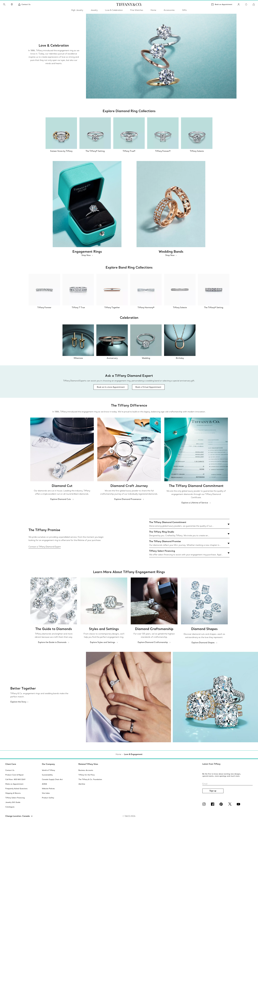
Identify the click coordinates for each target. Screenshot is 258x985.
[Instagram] (204, 804)
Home (118, 754)
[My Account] (239, 4)
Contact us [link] (26, 4)
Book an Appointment (223, 4)
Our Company (48, 764)
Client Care (10, 764)
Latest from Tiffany (211, 764)
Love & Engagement (133, 754)
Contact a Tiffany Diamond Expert (44, 546)
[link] (12, 4)
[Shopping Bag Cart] (254, 5)
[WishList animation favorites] (246, 5)
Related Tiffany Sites (88, 764)
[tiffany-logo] (129, 4)
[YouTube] (239, 804)
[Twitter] (230, 804)
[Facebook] (213, 804)
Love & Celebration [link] (114, 10)
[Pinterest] (222, 804)
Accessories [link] (169, 10)
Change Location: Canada (17, 816)
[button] (4, 4)
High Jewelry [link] (77, 10)
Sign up (212, 791)
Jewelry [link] (94, 10)
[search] (4, 4)
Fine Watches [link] (136, 10)
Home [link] (153, 10)
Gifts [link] (184, 10)
